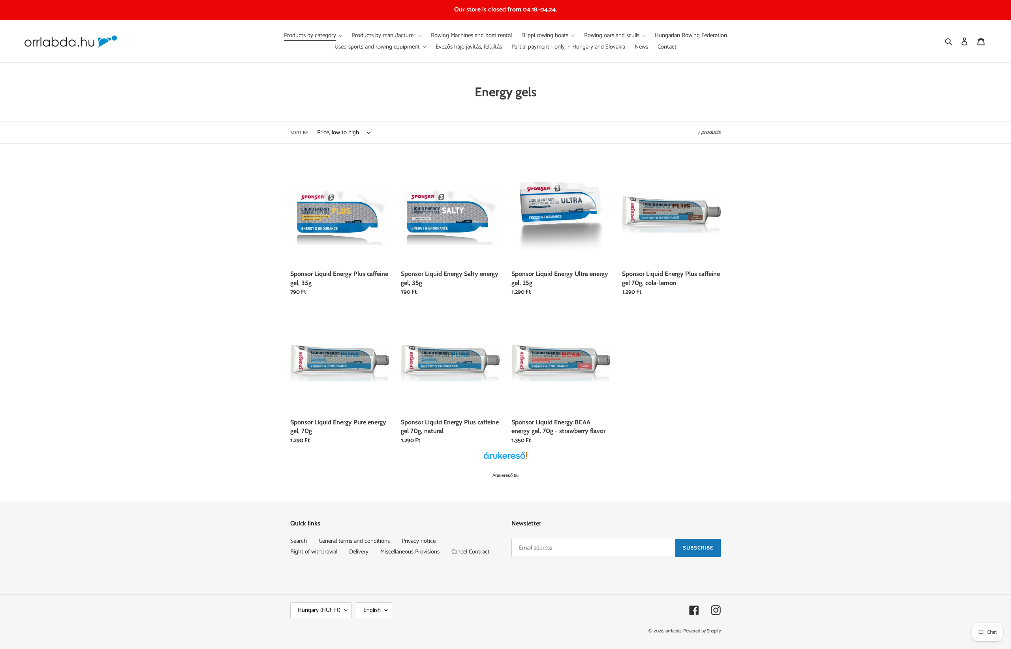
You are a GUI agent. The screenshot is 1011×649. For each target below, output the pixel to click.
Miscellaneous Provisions (410, 552)
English (372, 610)
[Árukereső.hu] (505, 459)
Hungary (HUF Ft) (319, 610)
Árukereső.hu (505, 475)
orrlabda (673, 631)
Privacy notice (419, 541)
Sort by (299, 133)
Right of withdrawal (313, 552)
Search (298, 541)
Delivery (358, 552)
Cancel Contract (470, 552)
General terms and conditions (354, 541)
